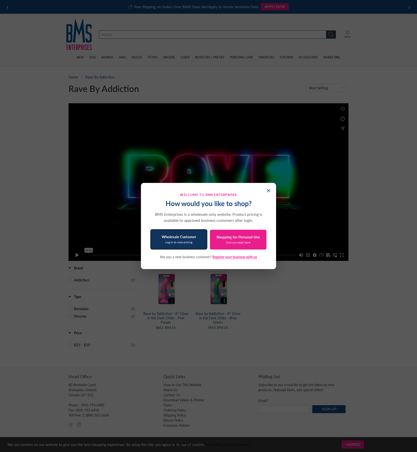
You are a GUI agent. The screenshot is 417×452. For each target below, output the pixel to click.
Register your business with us (234, 257)
